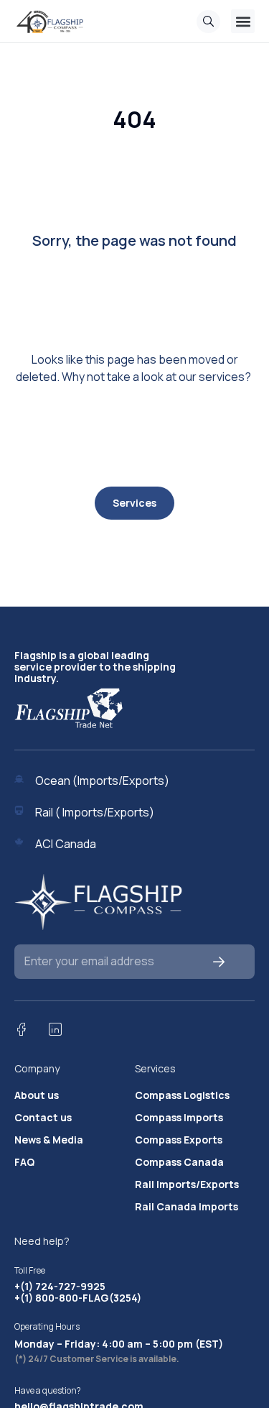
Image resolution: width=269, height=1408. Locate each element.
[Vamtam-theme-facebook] (20, 1029)
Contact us (43, 1117)
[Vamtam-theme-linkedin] (55, 1029)
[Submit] (219, 961)
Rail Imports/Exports (187, 1184)
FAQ (24, 1162)
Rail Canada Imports (186, 1207)
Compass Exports (178, 1140)
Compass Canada (179, 1162)
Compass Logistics (182, 1095)
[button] (243, 21)
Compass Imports (179, 1117)
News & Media (48, 1140)
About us (36, 1095)
